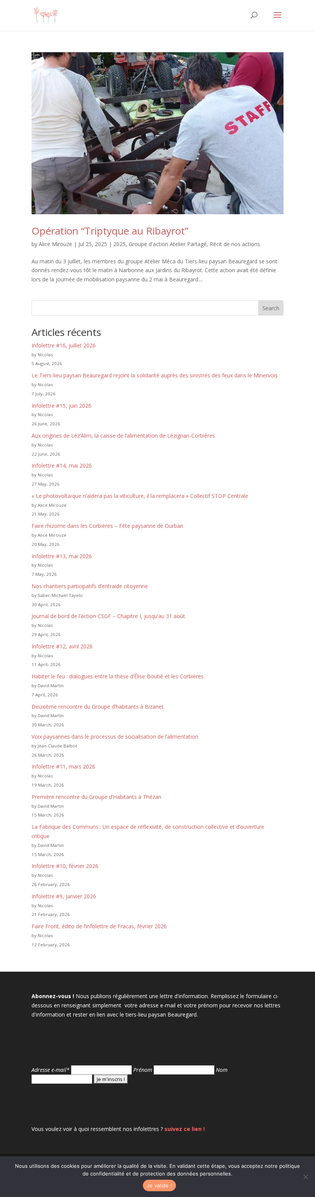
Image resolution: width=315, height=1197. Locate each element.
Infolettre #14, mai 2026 (62, 465)
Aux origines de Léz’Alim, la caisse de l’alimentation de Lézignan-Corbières (123, 435)
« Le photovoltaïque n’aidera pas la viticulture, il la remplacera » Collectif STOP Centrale (140, 495)
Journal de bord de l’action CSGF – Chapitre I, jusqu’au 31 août (108, 616)
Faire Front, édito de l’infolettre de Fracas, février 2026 (99, 926)
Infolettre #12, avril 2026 (62, 646)
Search (270, 308)
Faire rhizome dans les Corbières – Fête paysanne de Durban (107, 525)
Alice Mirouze (55, 244)
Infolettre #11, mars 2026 (63, 766)
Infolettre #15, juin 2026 (61, 405)
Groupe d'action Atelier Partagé (168, 244)
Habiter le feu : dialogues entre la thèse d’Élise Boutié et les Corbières (118, 676)
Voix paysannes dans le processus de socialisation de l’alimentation (115, 736)
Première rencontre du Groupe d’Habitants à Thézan (96, 796)
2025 (119, 244)
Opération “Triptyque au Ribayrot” (110, 231)
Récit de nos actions (235, 244)
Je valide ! (159, 1185)
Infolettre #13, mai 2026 (62, 556)
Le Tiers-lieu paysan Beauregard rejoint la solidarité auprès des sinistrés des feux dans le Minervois (155, 375)
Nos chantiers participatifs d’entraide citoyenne (90, 586)
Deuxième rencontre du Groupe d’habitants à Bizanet (98, 706)
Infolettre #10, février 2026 (65, 866)
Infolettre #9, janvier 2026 (64, 896)
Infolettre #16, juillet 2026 (64, 345)
